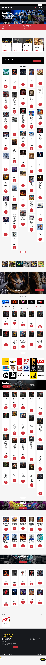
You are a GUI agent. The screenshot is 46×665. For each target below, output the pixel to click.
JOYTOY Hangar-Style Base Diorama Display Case (6, 319)
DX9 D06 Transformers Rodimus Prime (40, 232)
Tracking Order (41, 638)
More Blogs (41, 614)
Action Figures (5, 45)
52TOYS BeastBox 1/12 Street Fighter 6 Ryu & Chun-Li (6, 541)
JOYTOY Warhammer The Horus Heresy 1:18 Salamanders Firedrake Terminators (31, 476)
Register (40, 637)
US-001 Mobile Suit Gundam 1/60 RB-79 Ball (23, 78)
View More (23, 353)
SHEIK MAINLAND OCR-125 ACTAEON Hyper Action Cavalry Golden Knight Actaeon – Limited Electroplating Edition (40, 187)
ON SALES (41, 306)
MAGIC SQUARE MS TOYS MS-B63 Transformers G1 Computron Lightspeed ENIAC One (40, 138)
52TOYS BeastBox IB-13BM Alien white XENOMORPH (31, 524)
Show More (5, 50)
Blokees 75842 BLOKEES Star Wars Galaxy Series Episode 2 (5, 141)
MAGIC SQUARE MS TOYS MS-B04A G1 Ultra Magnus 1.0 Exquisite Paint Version (40, 162)
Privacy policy (32, 638)
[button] (22, 388)
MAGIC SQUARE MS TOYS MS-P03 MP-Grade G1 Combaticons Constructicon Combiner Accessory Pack (14, 217)
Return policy (32, 636)
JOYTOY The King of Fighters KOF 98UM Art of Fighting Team (14, 473)
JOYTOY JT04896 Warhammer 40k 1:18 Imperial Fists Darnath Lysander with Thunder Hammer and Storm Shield (14, 341)
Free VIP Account (9, 59)
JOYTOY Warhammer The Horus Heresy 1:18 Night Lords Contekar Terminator (23, 473)
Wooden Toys (37, 47)
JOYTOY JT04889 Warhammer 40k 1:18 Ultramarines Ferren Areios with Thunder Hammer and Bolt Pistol (23, 424)
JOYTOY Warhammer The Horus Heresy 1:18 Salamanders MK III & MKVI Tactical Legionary (5, 473)
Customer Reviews (24, 637)
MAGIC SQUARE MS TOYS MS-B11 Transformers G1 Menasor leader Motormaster (14, 579)
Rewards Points (32, 639)
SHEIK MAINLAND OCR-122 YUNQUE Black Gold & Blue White (31, 141)
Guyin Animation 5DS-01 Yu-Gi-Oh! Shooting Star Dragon (5, 79)
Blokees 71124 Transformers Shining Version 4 (31, 203)
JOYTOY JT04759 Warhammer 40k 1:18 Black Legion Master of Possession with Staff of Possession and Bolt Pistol (5, 446)
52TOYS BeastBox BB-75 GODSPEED (23, 199)
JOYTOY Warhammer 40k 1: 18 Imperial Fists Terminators (5, 183)
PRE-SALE (37, 306)
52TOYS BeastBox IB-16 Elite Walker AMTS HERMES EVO (40, 212)
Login (40, 636)
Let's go (23, 508)
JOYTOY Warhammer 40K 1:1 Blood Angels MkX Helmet (5, 422)
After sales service (33, 637)
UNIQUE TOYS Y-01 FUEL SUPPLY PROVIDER (31, 223)
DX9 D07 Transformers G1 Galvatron (23, 597)
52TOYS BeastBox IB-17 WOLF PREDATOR (40, 524)
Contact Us (22, 636)
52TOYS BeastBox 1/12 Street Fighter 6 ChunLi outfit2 (6, 524)
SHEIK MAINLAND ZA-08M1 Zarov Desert (23, 179)
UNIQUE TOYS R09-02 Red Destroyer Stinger (5, 120)
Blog (40, 639)
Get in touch (37, 60)
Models (15, 45)
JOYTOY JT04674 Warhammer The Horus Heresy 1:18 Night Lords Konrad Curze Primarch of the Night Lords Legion (40, 458)
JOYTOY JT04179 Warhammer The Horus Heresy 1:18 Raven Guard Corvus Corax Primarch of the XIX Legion (14, 151)
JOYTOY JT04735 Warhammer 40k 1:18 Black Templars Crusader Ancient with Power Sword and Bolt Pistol (14, 449)
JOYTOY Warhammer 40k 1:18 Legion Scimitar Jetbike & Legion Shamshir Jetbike (31, 320)
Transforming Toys (27, 45)
